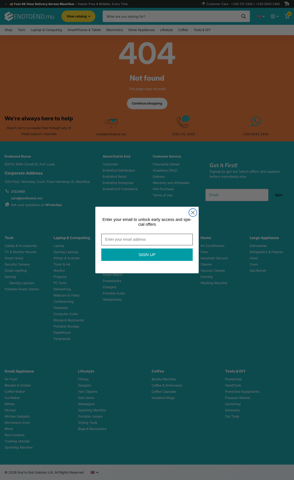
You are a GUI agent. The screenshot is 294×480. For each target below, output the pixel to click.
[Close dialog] (193, 213)
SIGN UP (147, 254)
